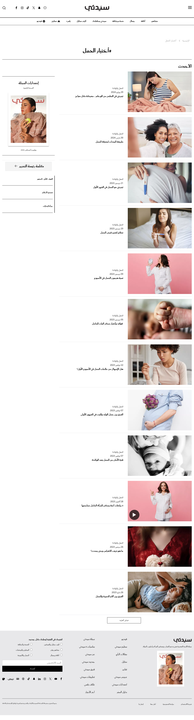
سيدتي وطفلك (99, 21)
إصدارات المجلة (28, 83)
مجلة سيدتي (89, 639)
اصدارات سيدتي (119, 684)
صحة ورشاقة (118, 21)
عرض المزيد (124, 620)
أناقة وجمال (54, 655)
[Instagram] (22, 8)
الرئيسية (185, 41)
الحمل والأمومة (23, 655)
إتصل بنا (141, 704)
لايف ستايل (81, 21)
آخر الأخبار (90, 692)
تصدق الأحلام (47, 192)
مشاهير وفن (54, 650)
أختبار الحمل (170, 41)
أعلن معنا (153, 704)
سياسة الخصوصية (168, 704)
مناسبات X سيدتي (87, 646)
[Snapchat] (39, 8)
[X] (34, 8)
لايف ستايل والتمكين (51, 644)
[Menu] (190, 8)
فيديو (39, 21)
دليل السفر (122, 692)
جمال (132, 21)
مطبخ (54, 21)
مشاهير (154, 21)
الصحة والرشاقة (23, 644)
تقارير (124, 669)
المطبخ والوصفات (22, 650)
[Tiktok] (28, 8)
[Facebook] (16, 8)
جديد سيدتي (88, 662)
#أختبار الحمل (97, 50)
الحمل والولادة (117, 88)
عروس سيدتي (120, 677)
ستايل (124, 662)
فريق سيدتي (89, 669)
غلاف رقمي (89, 684)
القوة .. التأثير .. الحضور (45, 179)
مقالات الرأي (121, 654)
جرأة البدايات (48, 206)
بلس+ (68, 21)
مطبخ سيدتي (121, 646)
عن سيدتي (90, 654)
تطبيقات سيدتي (87, 677)
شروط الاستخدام (186, 704)
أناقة (143, 21)
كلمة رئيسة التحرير (31, 166)
